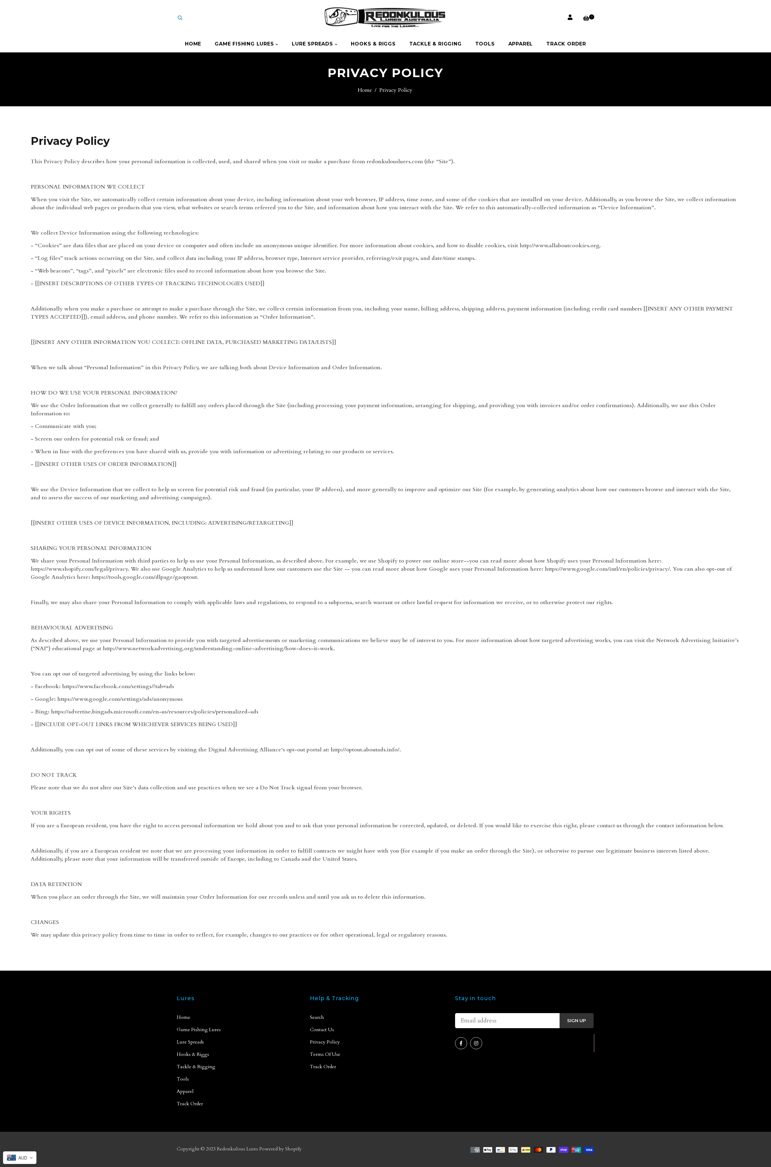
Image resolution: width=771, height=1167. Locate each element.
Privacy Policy (325, 1042)
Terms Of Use (325, 1054)
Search (317, 1017)
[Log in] (570, 17)
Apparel (520, 44)
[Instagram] (476, 1043)
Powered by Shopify (280, 1149)
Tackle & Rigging (435, 44)
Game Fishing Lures (245, 44)
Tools (485, 44)
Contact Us (322, 1029)
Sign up (576, 1020)
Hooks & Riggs (373, 44)
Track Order (566, 44)
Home (193, 44)
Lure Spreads (313, 44)
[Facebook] (461, 1043)
